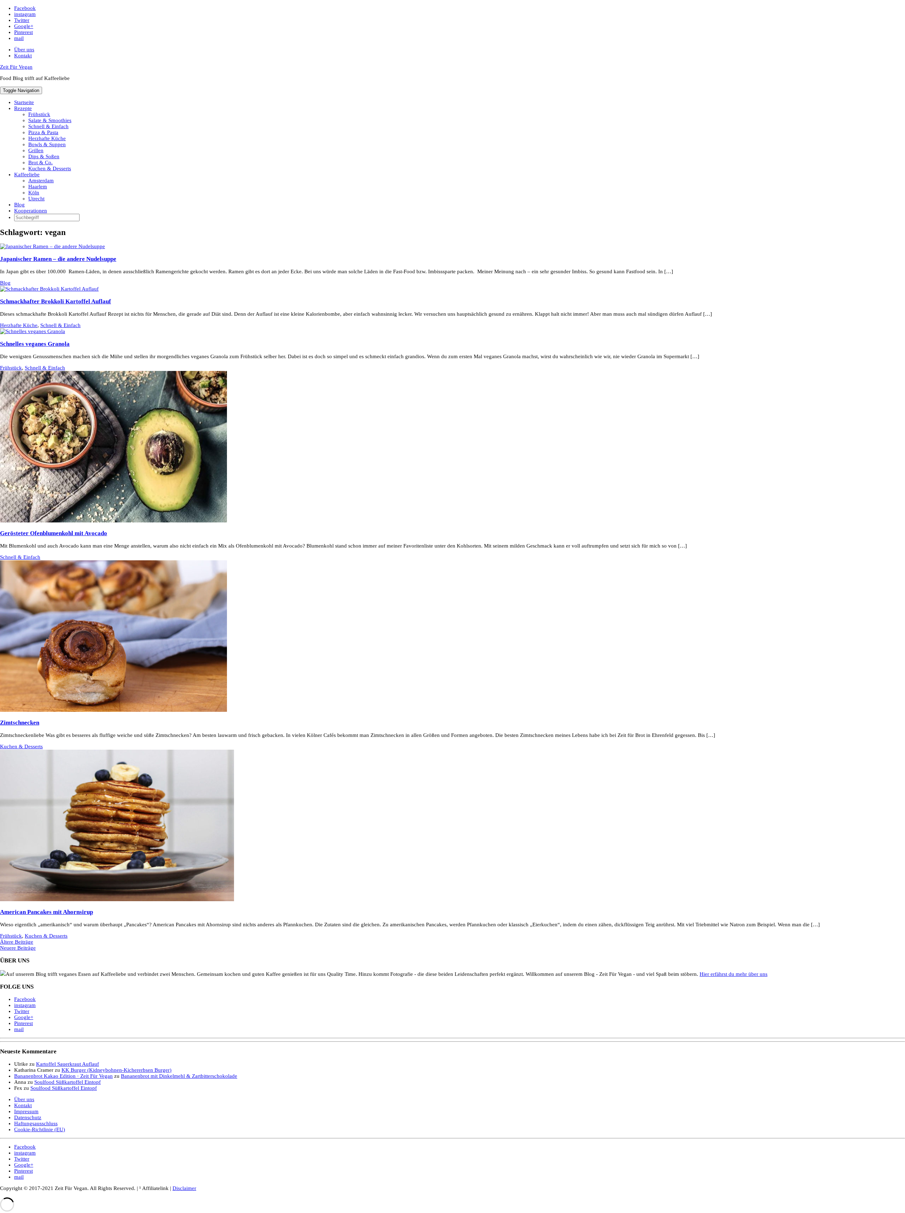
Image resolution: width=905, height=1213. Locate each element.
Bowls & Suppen (47, 144)
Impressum (26, 1111)
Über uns (24, 49)
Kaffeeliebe (27, 174)
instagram (25, 14)
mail (19, 38)
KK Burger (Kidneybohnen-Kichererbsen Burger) (116, 1070)
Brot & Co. (40, 162)
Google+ (23, 26)
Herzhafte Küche (47, 138)
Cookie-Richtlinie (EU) (39, 1129)
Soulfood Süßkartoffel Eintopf (67, 1082)
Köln (33, 192)
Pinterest (23, 32)
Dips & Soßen (43, 156)
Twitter (21, 20)
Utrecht (36, 198)
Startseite (24, 102)
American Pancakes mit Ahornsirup (46, 912)
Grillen (35, 150)
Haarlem (37, 186)
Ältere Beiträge (16, 942)
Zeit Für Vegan (16, 67)
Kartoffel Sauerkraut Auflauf (67, 1064)
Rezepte (23, 108)
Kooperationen (30, 210)
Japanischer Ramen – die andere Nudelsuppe (58, 259)
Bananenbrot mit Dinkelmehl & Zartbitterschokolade (179, 1076)
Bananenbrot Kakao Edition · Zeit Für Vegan (63, 1076)
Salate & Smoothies (49, 120)
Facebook (25, 8)
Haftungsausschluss (36, 1123)
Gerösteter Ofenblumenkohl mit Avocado (53, 533)
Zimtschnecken (19, 722)
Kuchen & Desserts (49, 168)
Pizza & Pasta (43, 132)
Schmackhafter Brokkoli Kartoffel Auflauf (55, 301)
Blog (19, 204)
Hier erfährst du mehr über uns (733, 974)
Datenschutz (27, 1117)
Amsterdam (41, 180)
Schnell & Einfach (48, 126)
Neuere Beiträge (18, 948)
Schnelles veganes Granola (35, 344)
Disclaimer (184, 1188)
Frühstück (39, 114)
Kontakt (23, 55)
